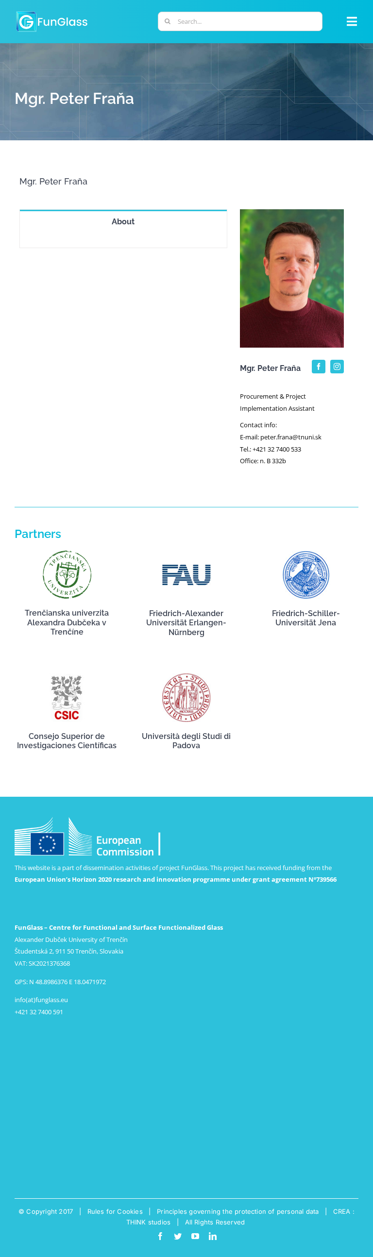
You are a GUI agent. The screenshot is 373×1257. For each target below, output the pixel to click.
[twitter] (178, 1236)
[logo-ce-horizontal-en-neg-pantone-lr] (87, 820)
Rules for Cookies (115, 1211)
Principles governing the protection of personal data (238, 1211)
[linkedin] (213, 1236)
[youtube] (195, 1236)
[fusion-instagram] (337, 366)
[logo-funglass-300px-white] (52, 12)
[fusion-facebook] (318, 366)
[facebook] (160, 1236)
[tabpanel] (123, 240)
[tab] (123, 221)
